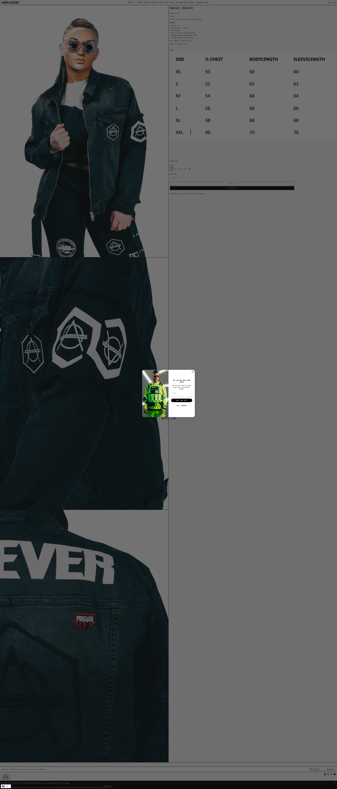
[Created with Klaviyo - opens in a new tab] (168, 418)
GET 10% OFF (181, 400)
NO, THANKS (181, 405)
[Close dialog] (193, 372)
